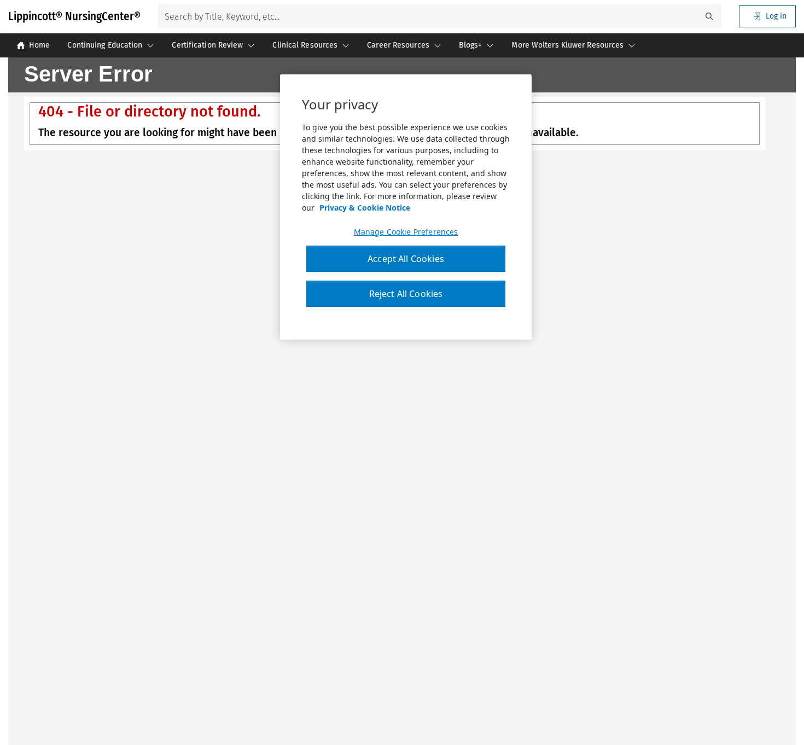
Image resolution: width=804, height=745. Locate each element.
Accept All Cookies (406, 259)
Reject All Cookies (406, 294)
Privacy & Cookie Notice (364, 207)
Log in (776, 16)
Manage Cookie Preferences (406, 232)
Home (39, 45)
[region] (406, 207)
